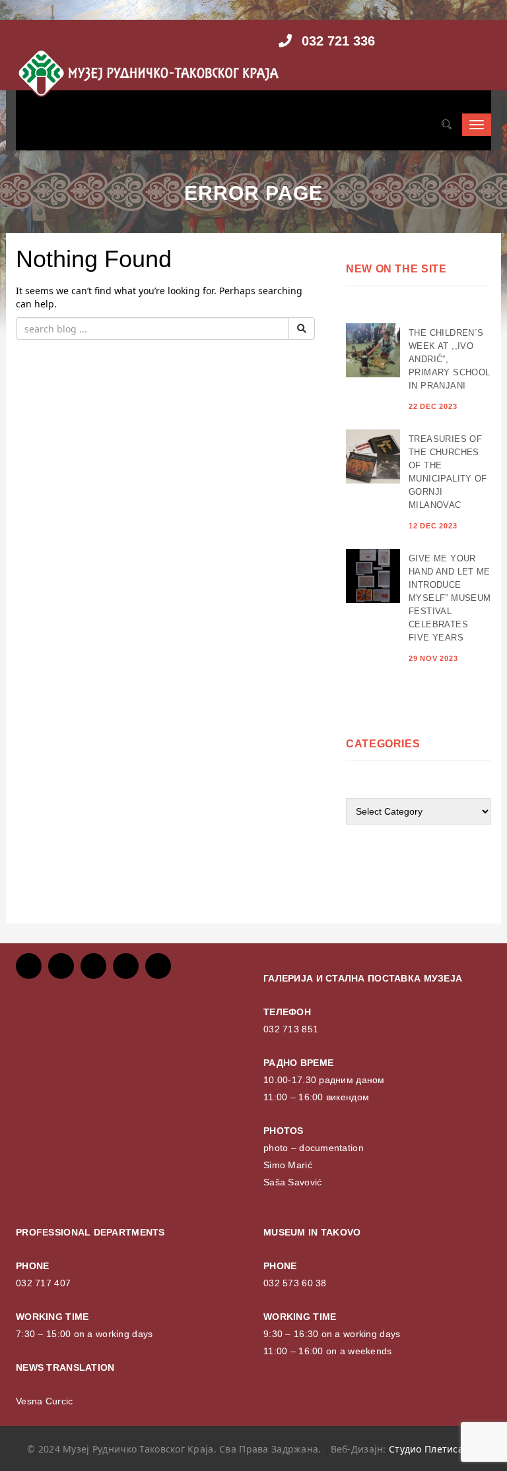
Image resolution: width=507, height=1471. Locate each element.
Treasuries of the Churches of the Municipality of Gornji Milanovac (448, 472)
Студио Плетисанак (434, 1449)
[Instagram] (126, 966)
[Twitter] (61, 966)
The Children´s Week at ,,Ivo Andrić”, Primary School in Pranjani (449, 359)
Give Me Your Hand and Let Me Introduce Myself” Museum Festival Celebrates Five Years (449, 597)
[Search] (447, 124)
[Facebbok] (29, 966)
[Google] (93, 966)
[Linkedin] (158, 966)
